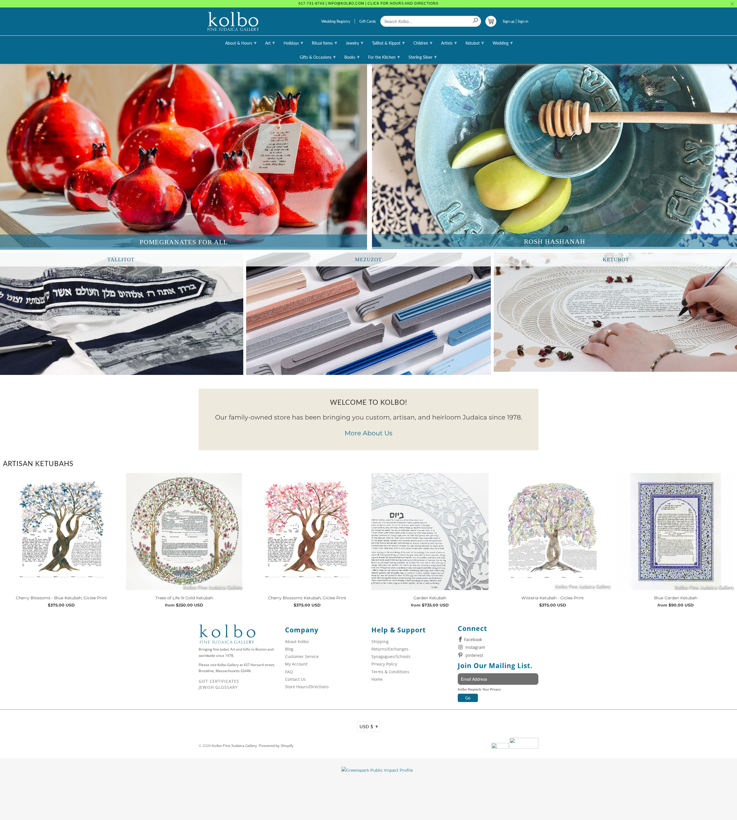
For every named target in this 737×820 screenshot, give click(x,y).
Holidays (293, 42)
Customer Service (302, 656)
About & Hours (241, 42)
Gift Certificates (219, 681)
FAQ (289, 671)
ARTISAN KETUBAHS (38, 463)
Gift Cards (367, 21)
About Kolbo (297, 641)
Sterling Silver (423, 57)
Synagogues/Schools (391, 656)
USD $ (369, 726)
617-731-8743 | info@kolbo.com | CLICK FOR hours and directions (368, 3)
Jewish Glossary (218, 687)
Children (422, 42)
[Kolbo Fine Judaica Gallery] (233, 21)
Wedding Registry (335, 21)
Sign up (508, 21)
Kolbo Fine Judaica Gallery (234, 745)
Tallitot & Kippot (388, 42)
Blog (289, 649)
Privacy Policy (384, 664)
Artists (449, 42)
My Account (296, 664)
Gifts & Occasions (318, 57)
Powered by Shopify (276, 745)
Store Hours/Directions (307, 686)
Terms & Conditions (390, 671)
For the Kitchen (384, 57)
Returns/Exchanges (390, 649)
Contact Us (295, 679)
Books (352, 57)
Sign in (523, 21)
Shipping (380, 641)
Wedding (503, 42)
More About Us (368, 433)
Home (377, 679)
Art (270, 42)
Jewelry (354, 42)
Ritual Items (324, 42)
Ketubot (475, 42)
